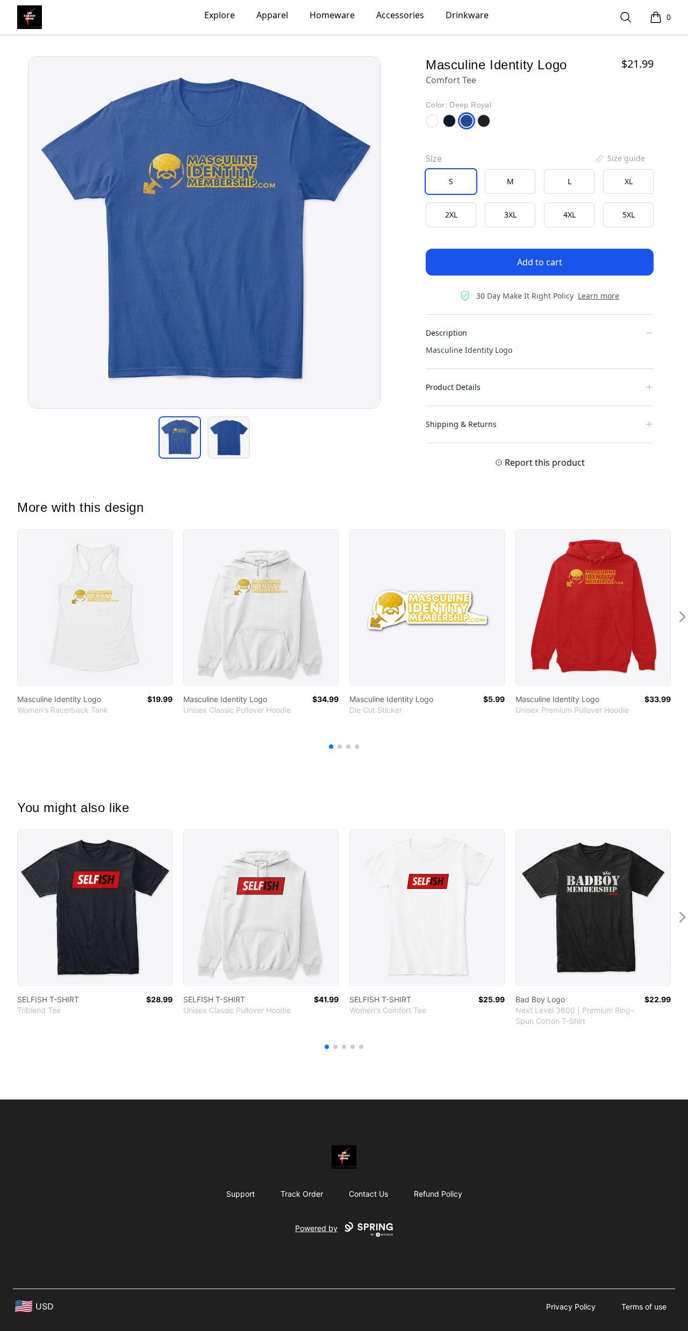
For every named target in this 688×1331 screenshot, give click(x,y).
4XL (569, 214)
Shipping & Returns (461, 424)
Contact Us (368, 1193)
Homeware (332, 15)
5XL (628, 214)
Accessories (400, 15)
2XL (451, 214)
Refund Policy (438, 1193)
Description (446, 333)
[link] (95, 607)
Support (240, 1193)
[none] (619, 158)
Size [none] (434, 158)
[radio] (451, 181)
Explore (219, 15)
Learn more (598, 296)
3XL (510, 214)
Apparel (272, 15)
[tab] (180, 437)
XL (629, 181)
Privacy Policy (571, 1306)
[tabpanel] (204, 232)
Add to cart (539, 262)
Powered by (316, 1228)
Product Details (453, 387)
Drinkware (467, 15)
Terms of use (643, 1306)
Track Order (302, 1193)
